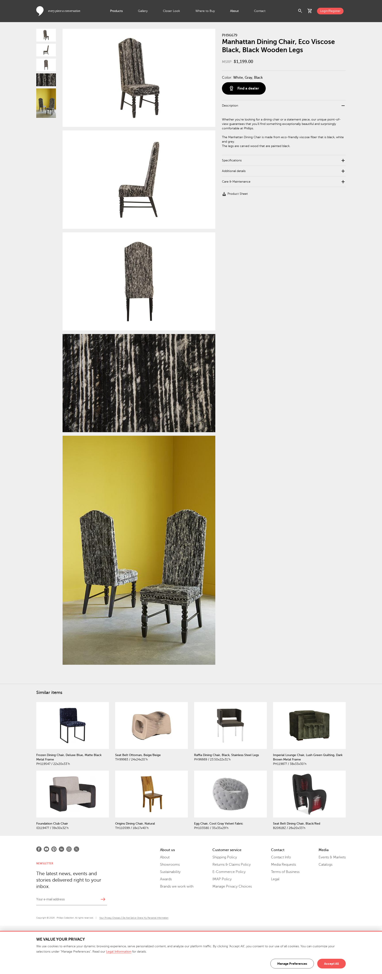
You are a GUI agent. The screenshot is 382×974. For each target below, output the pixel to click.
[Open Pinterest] (54, 849)
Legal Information (118, 951)
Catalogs (325, 865)
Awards (166, 879)
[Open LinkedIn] (61, 849)
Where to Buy (205, 11)
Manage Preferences (292, 963)
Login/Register (330, 11)
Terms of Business (285, 872)
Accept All (331, 963)
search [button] (300, 11)
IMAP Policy (222, 879)
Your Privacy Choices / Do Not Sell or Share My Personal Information (133, 918)
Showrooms (170, 865)
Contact (259, 11)
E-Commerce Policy (229, 872)
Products (116, 11)
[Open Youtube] (46, 849)
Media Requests (283, 865)
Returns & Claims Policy (231, 865)
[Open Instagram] (69, 849)
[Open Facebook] (39, 849)
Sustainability (170, 872)
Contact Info (281, 857)
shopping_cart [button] (310, 11)
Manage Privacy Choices (232, 886)
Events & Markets (332, 857)
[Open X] (76, 849)
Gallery (143, 11)
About (234, 11)
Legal (275, 879)
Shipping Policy (224, 857)
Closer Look (171, 11)
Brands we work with (176, 886)
